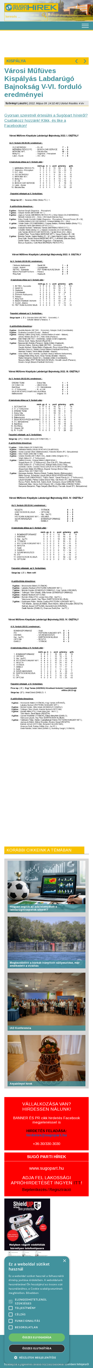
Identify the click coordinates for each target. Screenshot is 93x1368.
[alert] (36, 1310)
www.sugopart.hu (46, 1168)
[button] (37, 1357)
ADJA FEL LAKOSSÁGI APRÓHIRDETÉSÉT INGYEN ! (46, 1180)
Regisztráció (60, 1190)
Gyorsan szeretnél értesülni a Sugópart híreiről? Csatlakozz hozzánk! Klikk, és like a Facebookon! (46, 120)
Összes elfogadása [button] (36, 1337)
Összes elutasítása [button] (36, 1348)
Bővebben (32, 1293)
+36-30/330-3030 (46, 1144)
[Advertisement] (46, 43)
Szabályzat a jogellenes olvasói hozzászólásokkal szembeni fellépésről (46, 1364)
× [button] (64, 1261)
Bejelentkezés (34, 1190)
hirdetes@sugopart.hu (46, 1135)
